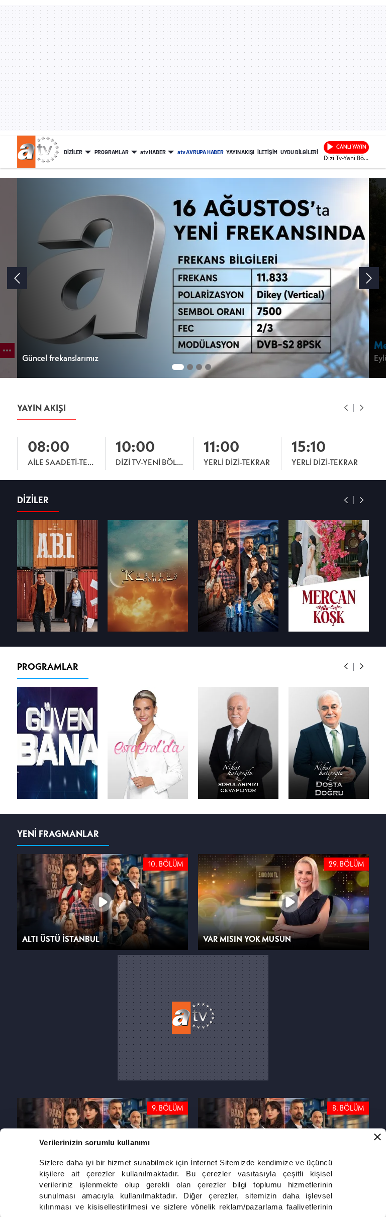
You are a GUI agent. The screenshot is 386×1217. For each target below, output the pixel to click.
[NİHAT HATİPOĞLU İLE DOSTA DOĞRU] (328, 742)
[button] (346, 408)
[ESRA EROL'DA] (148, 742)
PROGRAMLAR (111, 151)
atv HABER (152, 151)
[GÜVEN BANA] (57, 742)
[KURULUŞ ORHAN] (148, 575)
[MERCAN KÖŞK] (328, 575)
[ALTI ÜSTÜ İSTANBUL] (238, 575)
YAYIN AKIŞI (240, 151)
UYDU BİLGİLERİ (299, 151)
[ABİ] (57, 575)
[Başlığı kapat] (377, 1136)
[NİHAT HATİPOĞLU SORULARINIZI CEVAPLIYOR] (238, 742)
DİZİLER (73, 151)
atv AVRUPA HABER (200, 151)
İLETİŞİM (267, 151)
